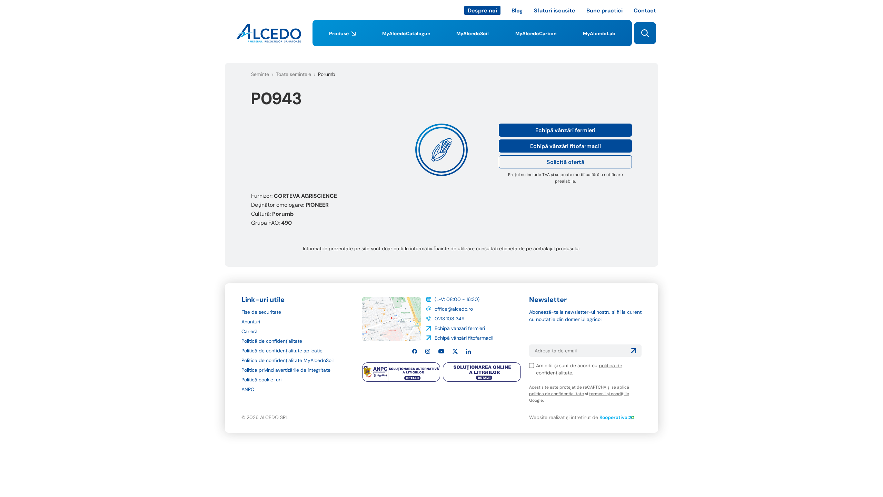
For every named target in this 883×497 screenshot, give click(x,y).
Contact (645, 10)
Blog (517, 10)
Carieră (249, 331)
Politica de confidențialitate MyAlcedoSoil (287, 360)
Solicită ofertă (565, 162)
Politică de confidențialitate (271, 341)
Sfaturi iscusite (554, 10)
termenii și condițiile (609, 394)
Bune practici (604, 10)
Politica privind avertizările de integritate (285, 370)
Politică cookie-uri (261, 380)
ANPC (247, 389)
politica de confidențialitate (556, 394)
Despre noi (482, 10)
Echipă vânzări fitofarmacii (565, 146)
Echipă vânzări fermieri (565, 130)
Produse (339, 33)
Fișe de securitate (261, 312)
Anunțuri (250, 322)
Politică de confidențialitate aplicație (282, 351)
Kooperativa (613, 417)
